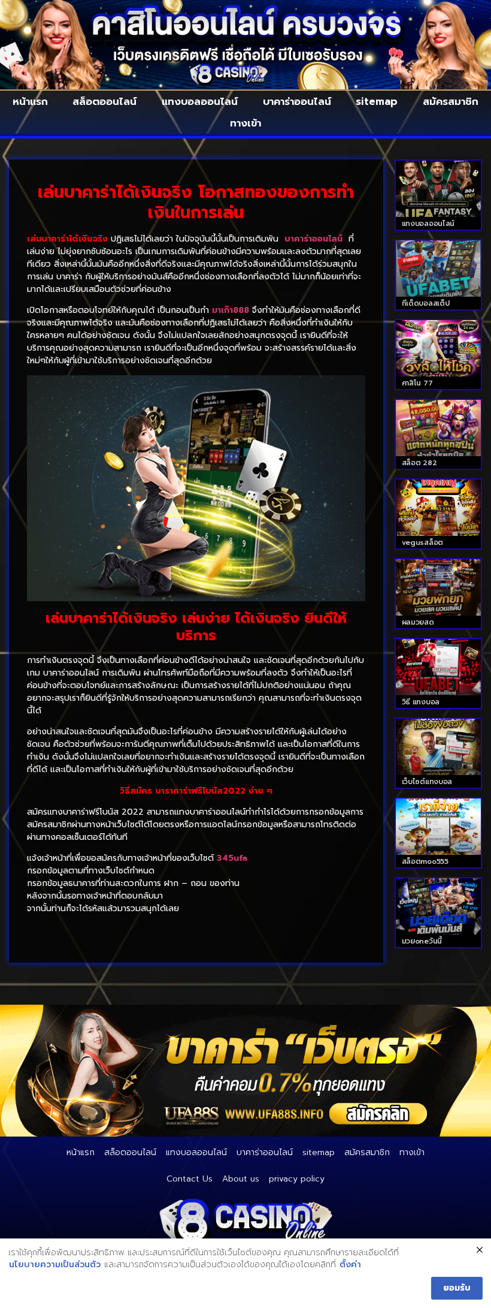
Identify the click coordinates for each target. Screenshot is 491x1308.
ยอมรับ (457, 1288)
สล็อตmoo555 (425, 861)
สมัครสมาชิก (450, 101)
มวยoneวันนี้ (422, 941)
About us (240, 1179)
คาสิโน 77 (417, 383)
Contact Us (189, 1179)
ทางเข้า (245, 123)
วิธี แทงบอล (421, 702)
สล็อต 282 (419, 462)
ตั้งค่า (350, 1265)
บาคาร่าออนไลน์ (297, 101)
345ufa (232, 858)
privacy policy (297, 1179)
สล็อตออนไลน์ (104, 101)
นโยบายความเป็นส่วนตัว (55, 1265)
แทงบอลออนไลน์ (200, 101)
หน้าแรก (30, 101)
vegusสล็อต (422, 542)
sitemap (377, 101)
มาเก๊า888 (230, 310)
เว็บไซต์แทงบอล (427, 781)
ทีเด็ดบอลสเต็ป (426, 303)
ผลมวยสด (418, 622)
